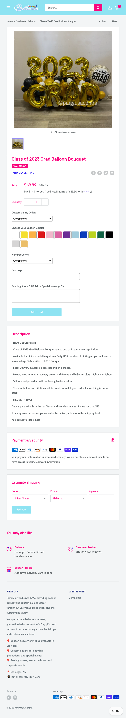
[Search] (98, 7)
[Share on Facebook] (93, 172)
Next (114, 21)
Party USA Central (23, 172)
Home (10, 21)
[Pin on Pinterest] (99, 172)
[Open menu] (8, 7)
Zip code (94, 491)
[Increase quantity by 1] (45, 202)
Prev (104, 21)
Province (55, 491)
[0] (117, 8)
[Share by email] (112, 172)
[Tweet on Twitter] (106, 172)
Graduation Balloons (26, 21)
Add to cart (37, 312)
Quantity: (17, 201)
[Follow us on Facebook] (9, 697)
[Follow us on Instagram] (15, 697)
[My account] (110, 7)
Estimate (21, 509)
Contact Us (75, 597)
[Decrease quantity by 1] (27, 202)
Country (16, 491)
